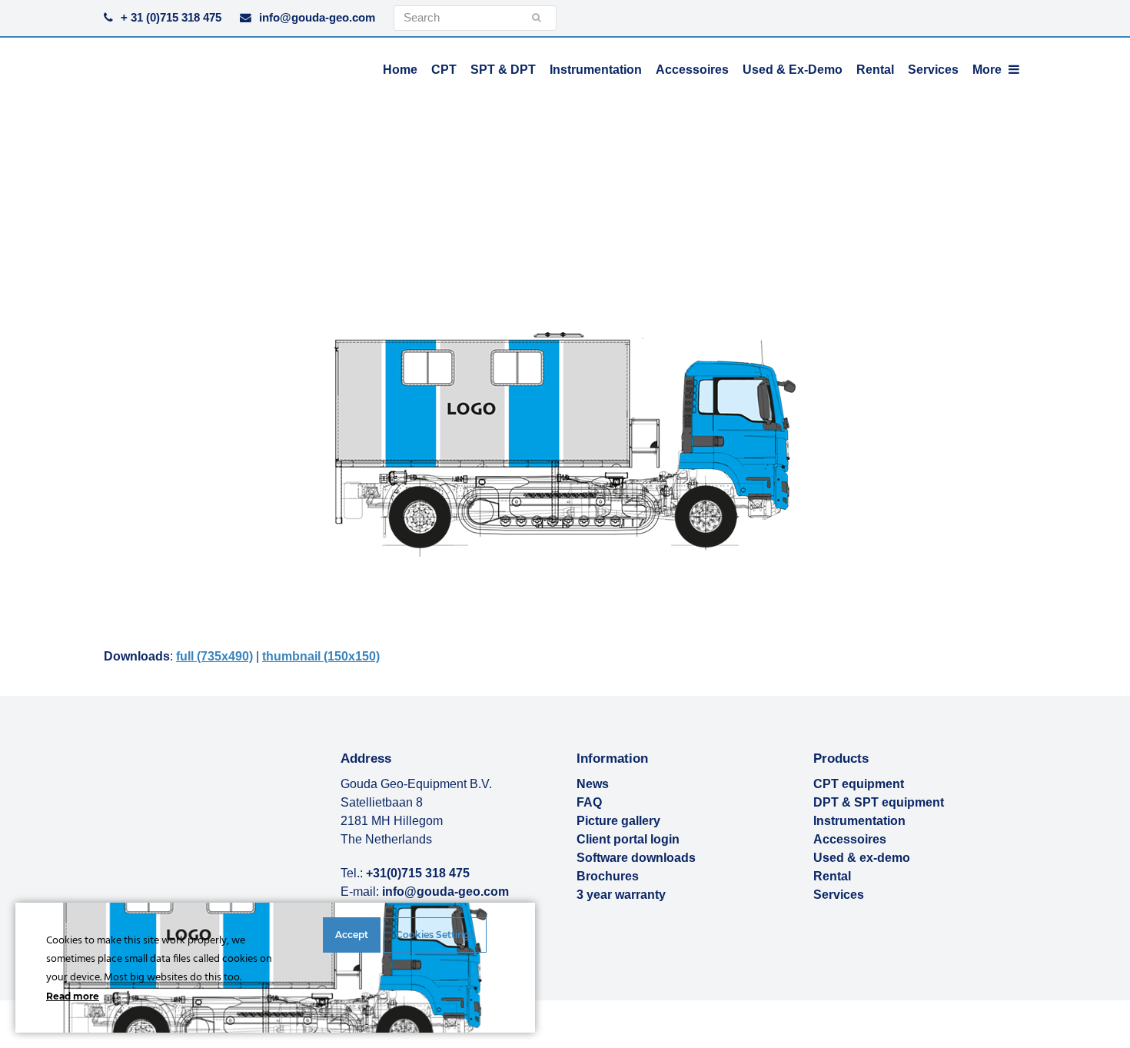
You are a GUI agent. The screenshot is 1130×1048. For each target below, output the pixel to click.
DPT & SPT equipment (878, 802)
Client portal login (628, 839)
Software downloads (636, 857)
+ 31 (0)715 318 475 (171, 18)
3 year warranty (621, 894)
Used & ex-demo (861, 857)
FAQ (589, 802)
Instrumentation (859, 820)
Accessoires (849, 839)
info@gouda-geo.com (317, 18)
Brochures (608, 876)
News (593, 783)
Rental (832, 876)
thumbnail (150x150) (321, 656)
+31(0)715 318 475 (418, 873)
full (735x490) (214, 656)
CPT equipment (858, 783)
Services (838, 894)
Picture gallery (618, 820)
